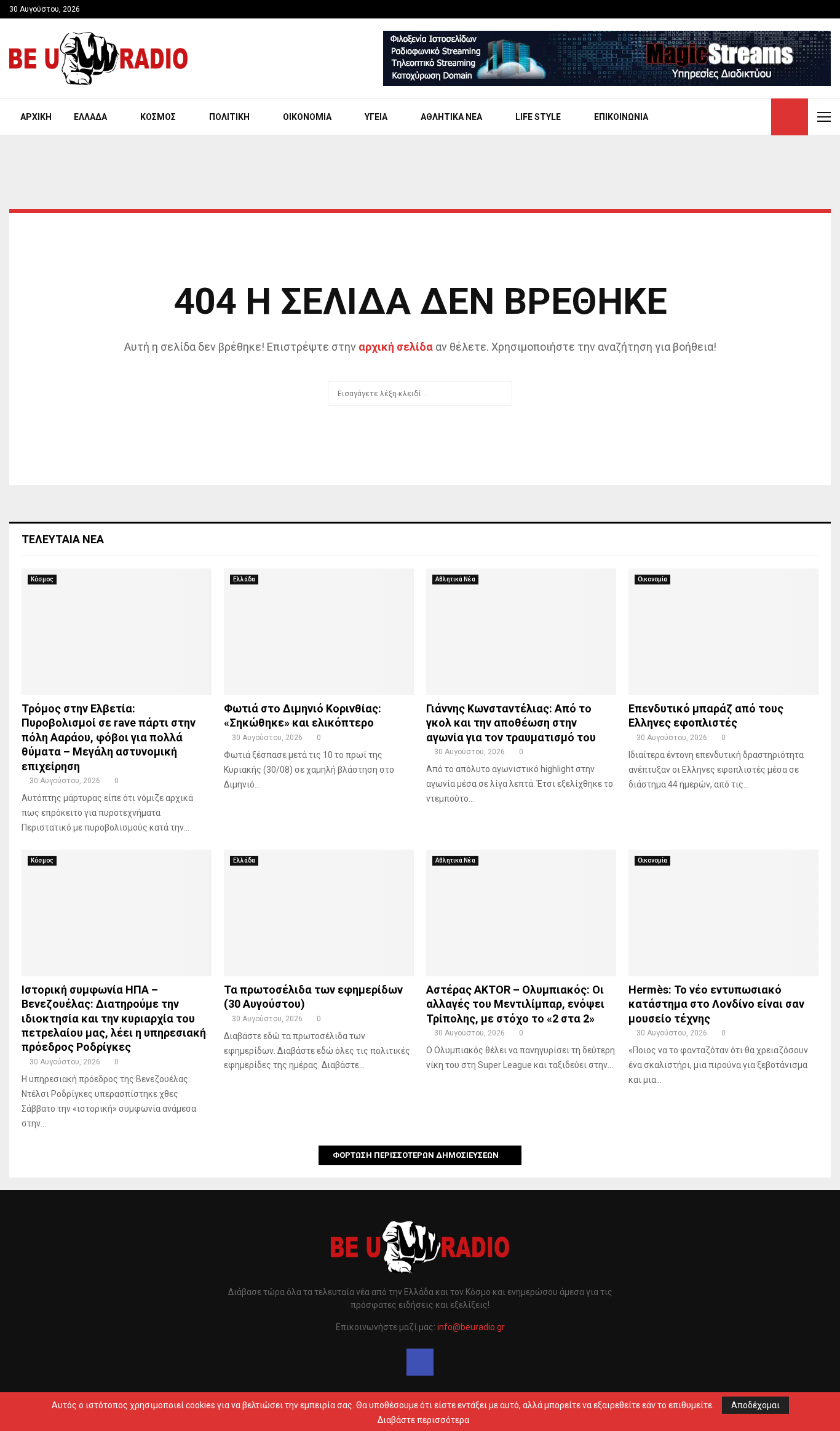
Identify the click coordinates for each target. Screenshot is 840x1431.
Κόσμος (158, 117)
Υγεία (376, 117)
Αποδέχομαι (755, 1405)
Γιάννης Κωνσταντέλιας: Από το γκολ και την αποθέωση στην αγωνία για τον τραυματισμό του (511, 723)
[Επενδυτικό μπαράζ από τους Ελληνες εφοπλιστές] (723, 631)
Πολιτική (229, 117)
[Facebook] (420, 1362)
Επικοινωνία (621, 117)
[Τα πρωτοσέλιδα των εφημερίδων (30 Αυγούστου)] (319, 913)
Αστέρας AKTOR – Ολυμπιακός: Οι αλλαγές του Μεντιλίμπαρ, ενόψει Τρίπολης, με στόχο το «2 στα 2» (515, 1004)
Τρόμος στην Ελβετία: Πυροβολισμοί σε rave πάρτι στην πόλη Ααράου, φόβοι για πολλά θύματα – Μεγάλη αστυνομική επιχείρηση (109, 737)
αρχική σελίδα (396, 346)
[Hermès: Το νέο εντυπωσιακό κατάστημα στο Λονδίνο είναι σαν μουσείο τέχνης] (723, 913)
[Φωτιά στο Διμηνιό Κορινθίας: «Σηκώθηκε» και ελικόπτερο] (319, 631)
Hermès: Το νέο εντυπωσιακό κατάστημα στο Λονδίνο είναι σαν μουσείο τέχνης (716, 1004)
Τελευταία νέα (63, 539)
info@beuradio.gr (471, 1327)
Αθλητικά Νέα (451, 117)
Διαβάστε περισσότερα (423, 1420)
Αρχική (36, 117)
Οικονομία (307, 117)
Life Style (538, 117)
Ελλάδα (90, 117)
